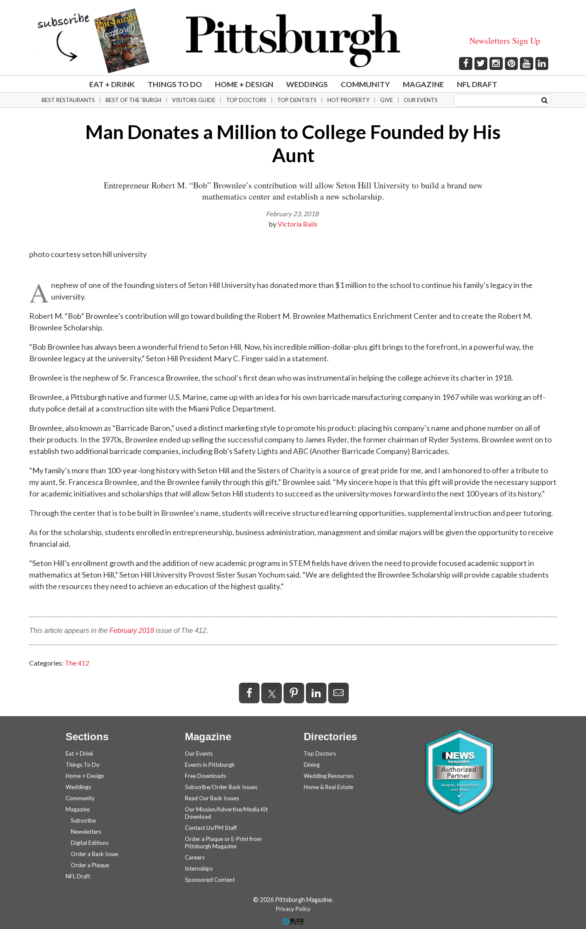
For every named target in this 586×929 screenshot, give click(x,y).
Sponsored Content (210, 879)
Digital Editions (90, 842)
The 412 (77, 663)
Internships (199, 868)
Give (386, 100)
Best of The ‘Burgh (133, 100)
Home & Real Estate (328, 787)
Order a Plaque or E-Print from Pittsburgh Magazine (223, 842)
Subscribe (83, 820)
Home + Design (244, 84)
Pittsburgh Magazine (293, 41)
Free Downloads (205, 775)
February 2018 (131, 630)
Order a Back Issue (94, 853)
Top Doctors (246, 100)
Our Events (421, 100)
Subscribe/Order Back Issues (221, 787)
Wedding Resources (328, 775)
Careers (195, 857)
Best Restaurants (68, 100)
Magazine (423, 84)
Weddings (307, 84)
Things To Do (175, 84)
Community (365, 84)
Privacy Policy (293, 908)
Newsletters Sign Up (504, 40)
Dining (312, 764)
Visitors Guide (193, 100)
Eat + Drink (112, 84)
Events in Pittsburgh (210, 764)
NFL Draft (477, 84)
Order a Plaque (90, 865)
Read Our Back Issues (212, 798)
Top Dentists (297, 100)
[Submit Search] (544, 100)
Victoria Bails (297, 224)
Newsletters (86, 831)
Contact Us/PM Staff (211, 827)
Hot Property (348, 100)
